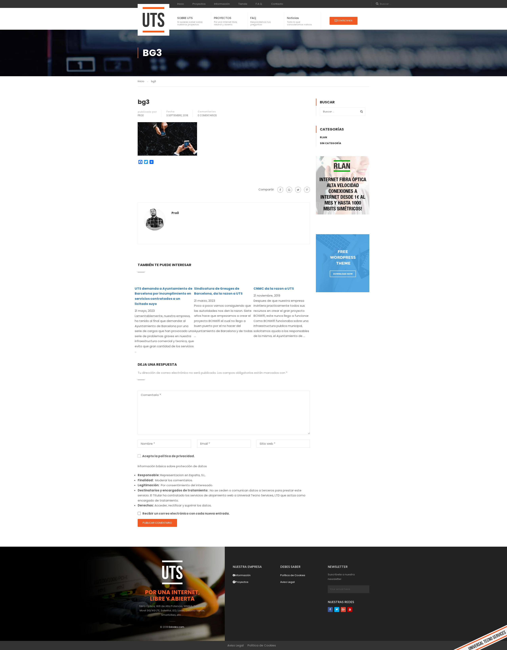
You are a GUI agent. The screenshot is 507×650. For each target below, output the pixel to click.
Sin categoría (330, 143)
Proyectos (199, 4)
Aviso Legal (287, 582)
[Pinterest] (307, 190)
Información (222, 4)
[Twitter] (298, 190)
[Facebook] (280, 190)
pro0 (141, 115)
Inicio (180, 4)
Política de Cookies (292, 575)
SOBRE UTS (185, 18)
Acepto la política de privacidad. (168, 456)
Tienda (242, 4)
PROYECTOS (222, 18)
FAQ (253, 18)
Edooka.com (176, 627)
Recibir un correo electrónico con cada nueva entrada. (186, 513)
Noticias (293, 18)
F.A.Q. (259, 4)
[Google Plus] (289, 190)
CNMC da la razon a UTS (274, 288)
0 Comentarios (207, 115)
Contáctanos (345, 20)
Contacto (277, 4)
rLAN (323, 137)
